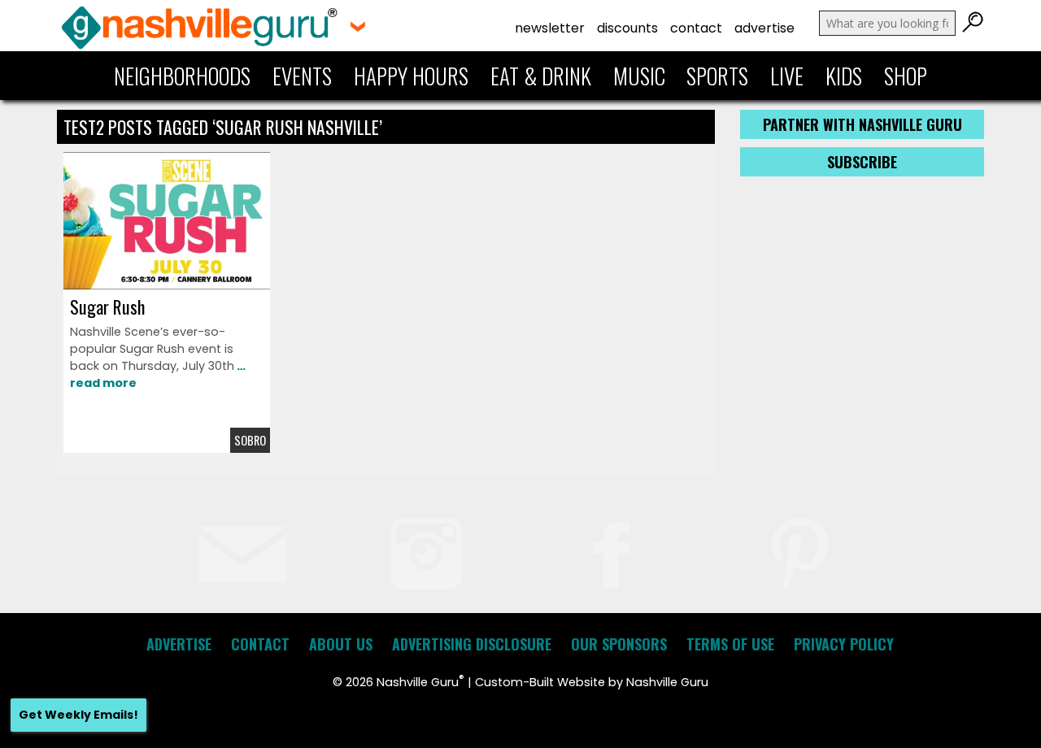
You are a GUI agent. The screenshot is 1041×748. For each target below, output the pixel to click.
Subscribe (862, 161)
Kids (843, 75)
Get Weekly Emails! (78, 715)
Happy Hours (411, 75)
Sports (717, 75)
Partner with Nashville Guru (862, 124)
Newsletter (550, 28)
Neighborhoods (182, 75)
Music (639, 75)
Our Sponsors (619, 643)
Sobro (250, 440)
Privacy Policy (844, 643)
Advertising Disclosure (471, 643)
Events (302, 75)
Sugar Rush (107, 307)
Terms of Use (730, 643)
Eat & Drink (540, 75)
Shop (905, 75)
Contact (696, 28)
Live (787, 75)
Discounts (627, 28)
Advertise (764, 28)
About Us (340, 643)
